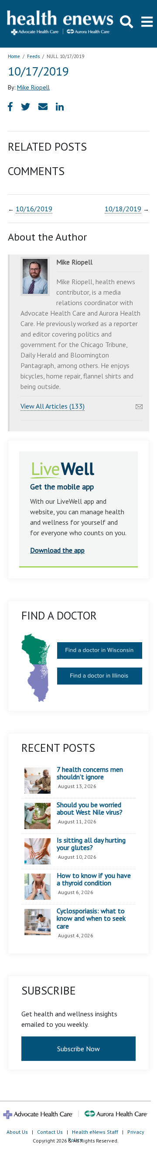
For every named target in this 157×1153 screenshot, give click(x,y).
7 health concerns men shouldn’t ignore (90, 773)
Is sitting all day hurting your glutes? (91, 844)
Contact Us (50, 1132)
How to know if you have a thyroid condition (94, 879)
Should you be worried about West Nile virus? (90, 808)
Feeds (33, 56)
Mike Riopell (33, 87)
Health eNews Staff (95, 1132)
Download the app (57, 550)
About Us (17, 1132)
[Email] (139, 404)
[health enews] (60, 23)
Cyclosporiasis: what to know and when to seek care (91, 918)
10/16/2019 (34, 208)
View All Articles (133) (52, 406)
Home (14, 56)
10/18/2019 (123, 208)
